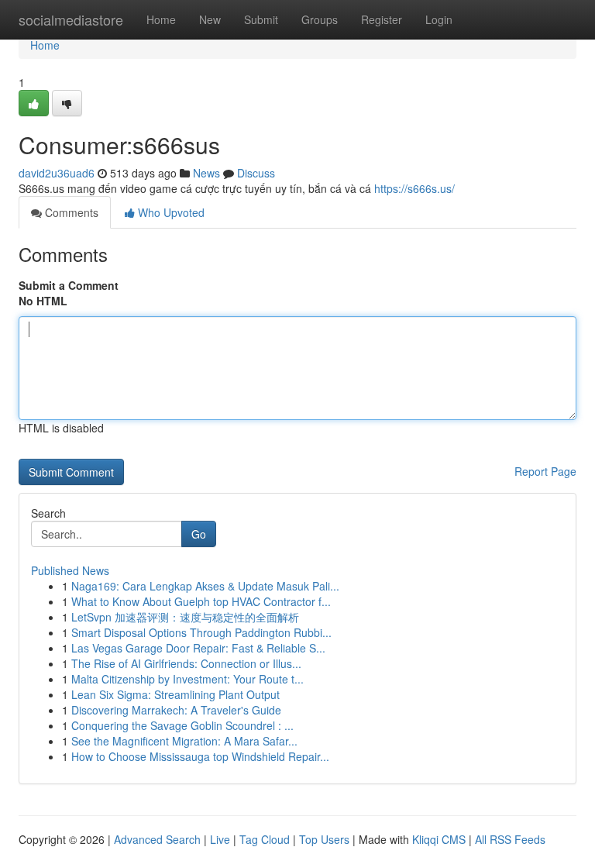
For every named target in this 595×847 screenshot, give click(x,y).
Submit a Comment (69, 285)
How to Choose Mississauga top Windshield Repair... (200, 756)
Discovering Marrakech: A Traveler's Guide (176, 710)
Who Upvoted (170, 212)
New (210, 19)
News (206, 173)
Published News (70, 570)
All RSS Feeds (510, 839)
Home (161, 19)
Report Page (545, 471)
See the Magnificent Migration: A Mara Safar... (184, 741)
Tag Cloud (264, 839)
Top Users (324, 839)
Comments (70, 212)
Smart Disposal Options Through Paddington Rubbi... (201, 632)
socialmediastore (71, 19)
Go (198, 534)
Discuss (256, 173)
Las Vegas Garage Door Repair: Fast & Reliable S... (198, 648)
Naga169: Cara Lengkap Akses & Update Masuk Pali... (205, 586)
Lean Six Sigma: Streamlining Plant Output (175, 694)
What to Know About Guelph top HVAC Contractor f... (201, 601)
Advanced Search (157, 839)
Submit (261, 19)
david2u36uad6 (57, 173)
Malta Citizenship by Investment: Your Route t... (187, 679)
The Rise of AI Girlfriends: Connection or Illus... (186, 663)
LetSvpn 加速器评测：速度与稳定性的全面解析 (185, 617)
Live (220, 839)
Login (438, 19)
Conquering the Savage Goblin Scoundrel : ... (182, 725)
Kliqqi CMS (439, 839)
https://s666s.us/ (414, 188)
